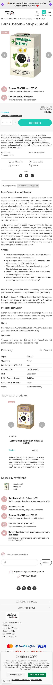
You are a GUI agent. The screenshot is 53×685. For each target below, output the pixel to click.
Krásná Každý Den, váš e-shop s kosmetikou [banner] (9, 13)
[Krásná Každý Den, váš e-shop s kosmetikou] (2, 18)
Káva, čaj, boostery (26, 18)
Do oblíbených (17, 162)
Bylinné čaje (40, 18)
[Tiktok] (34, 588)
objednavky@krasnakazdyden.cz (29, 571)
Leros (11, 155)
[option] (26, 55)
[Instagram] (29, 588)
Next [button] (49, 55)
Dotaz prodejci (38, 162)
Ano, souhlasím (37, 675)
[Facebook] (19, 588)
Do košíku (35, 122)
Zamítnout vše (16, 675)
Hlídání (35, 166)
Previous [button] (4, 55)
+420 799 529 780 (28, 575)
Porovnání (15, 166)
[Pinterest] (24, 588)
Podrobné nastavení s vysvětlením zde (26, 680)
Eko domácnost (11, 18)
